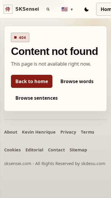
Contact (56, 150)
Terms (87, 132)
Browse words (77, 81)
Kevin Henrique (39, 132)
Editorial (34, 150)
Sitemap (78, 150)
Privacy (68, 132)
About (10, 132)
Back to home (31, 81)
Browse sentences (36, 98)
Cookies (12, 150)
